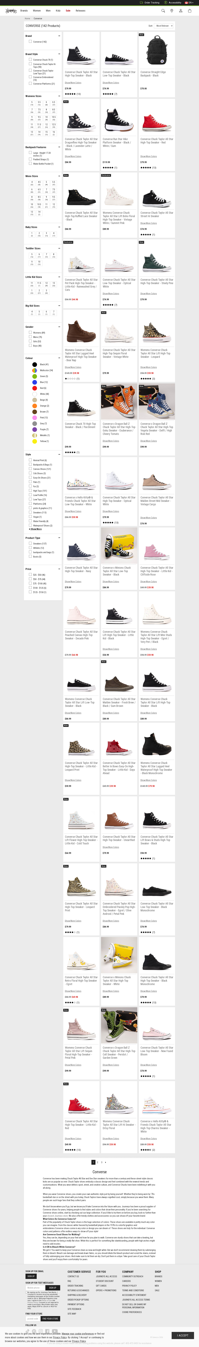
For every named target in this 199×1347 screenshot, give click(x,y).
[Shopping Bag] (190, 10)
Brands (158, 1276)
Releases (80, 10)
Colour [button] (29, 358)
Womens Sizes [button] (33, 96)
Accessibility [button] (175, 2)
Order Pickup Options (78, 1300)
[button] (35, 529)
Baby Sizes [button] (31, 227)
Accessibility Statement (134, 1295)
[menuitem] (24, 11)
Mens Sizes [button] (31, 176)
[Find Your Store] (172, 10)
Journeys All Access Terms (136, 1300)
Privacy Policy (129, 1286)
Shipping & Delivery (77, 1295)
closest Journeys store (57, 1216)
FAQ (69, 1281)
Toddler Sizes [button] (32, 248)
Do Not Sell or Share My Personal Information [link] (134, 1306)
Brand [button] (28, 36)
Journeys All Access (106, 1276)
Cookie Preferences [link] (132, 1312)
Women (158, 1281)
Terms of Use (47, 1300)
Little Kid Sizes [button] (33, 277)
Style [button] (28, 454)
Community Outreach (132, 1276)
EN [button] (190, 2)
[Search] (164, 10)
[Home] (11, 11)
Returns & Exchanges (78, 1290)
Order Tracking (152, 2)
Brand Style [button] (31, 54)
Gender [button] (29, 326)
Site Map (72, 1313)
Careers (126, 1281)
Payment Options (76, 1304)
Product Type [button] (32, 537)
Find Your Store (33, 1313)
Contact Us (73, 1276)
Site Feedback (74, 1309)
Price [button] (28, 569)
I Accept (182, 1335)
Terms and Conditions (133, 1290)
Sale (68, 10)
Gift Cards (101, 1286)
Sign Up (31, 1276)
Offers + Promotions (106, 1290)
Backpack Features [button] (35, 147)
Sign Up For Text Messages (39, 1283)
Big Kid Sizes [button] (32, 305)
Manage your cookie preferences (78, 1333)
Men (157, 1286)
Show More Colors (73, 82)
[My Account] (181, 11)
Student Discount (105, 1281)
